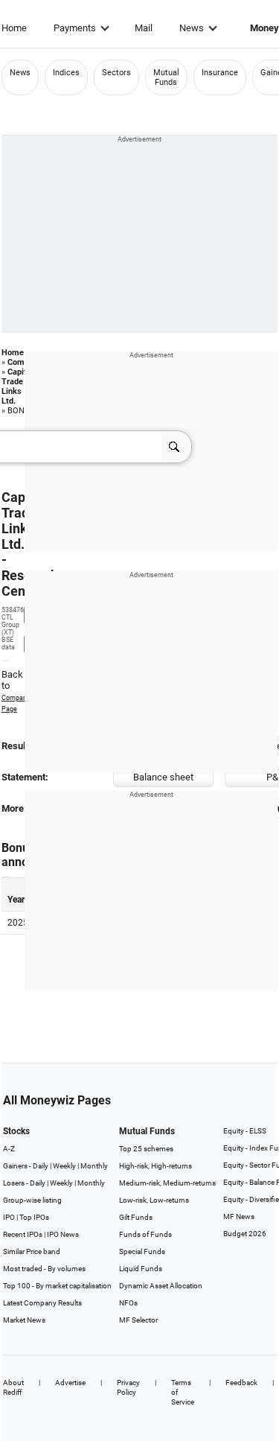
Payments (75, 28)
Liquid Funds (140, 1268)
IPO (9, 1217)
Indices (66, 72)
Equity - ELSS (244, 1131)
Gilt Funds (136, 1217)
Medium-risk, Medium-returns (167, 1183)
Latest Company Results (42, 1303)
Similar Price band (31, 1251)
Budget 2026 (244, 1233)
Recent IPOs (22, 1234)
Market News (24, 1320)
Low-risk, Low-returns (154, 1200)
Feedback (241, 1382)
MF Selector (138, 1320)
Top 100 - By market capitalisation (57, 1286)
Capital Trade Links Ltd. (17, 386)
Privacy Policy (128, 1387)
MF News (238, 1216)
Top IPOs (34, 1217)
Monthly (94, 1166)
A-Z (9, 1149)
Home (14, 28)
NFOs (128, 1303)
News (191, 28)
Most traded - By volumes (44, 1268)
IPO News (63, 1234)
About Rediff (13, 1387)
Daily (40, 1166)
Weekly (64, 1166)
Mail (144, 28)
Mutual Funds (166, 77)
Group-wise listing (32, 1200)
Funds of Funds (145, 1234)
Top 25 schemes (146, 1149)
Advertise (70, 1382)
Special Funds (142, 1251)
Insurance (220, 72)
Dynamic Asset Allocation (160, 1286)
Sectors (116, 72)
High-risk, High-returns (155, 1166)
